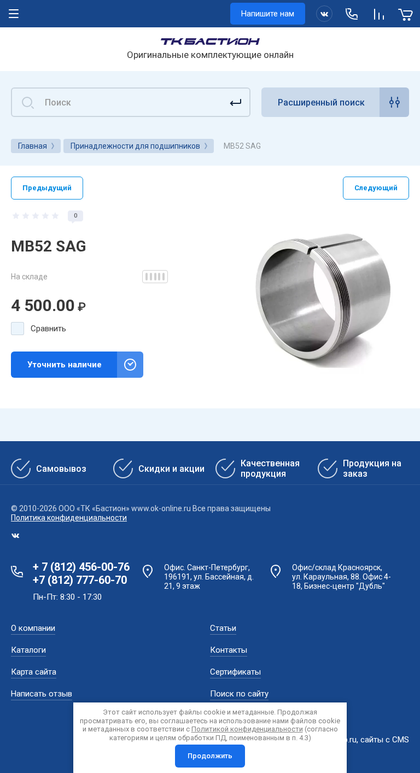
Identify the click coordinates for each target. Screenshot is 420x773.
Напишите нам (267, 14)
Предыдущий (47, 188)
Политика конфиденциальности (69, 517)
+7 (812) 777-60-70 (80, 580)
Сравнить (48, 328)
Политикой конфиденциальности (247, 729)
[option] (323, 295)
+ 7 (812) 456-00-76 (81, 566)
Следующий (376, 188)
